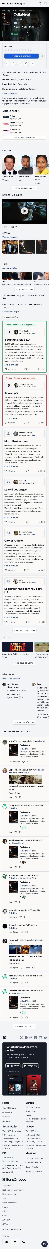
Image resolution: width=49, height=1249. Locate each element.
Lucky (28, 1115)
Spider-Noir (30, 1111)
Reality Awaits (31, 1167)
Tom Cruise (7, 176)
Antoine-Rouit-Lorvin (19, 840)
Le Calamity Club (33, 1135)
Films (15, 11)
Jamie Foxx (23, 176)
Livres (29, 1126)
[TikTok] (35, 1038)
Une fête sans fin (10, 1161)
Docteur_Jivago (25, 532)
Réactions (8, 674)
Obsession (7, 1112)
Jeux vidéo (9, 1126)
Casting (7, 150)
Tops (5, 263)
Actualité (6, 1121)
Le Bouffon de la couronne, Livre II (33, 1140)
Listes (6, 637)
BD (4, 1153)
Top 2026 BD (8, 1158)
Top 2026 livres (32, 1131)
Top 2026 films (9, 1108)
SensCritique (6, 11)
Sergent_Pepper (26, 384)
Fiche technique (9, 93)
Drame (21, 79)
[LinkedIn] (40, 1038)
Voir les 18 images (10, 237)
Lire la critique (11, 365)
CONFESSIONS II (33, 1162)
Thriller (21, 11)
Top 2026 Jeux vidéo (12, 1131)
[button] (45, 3)
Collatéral (29, 11)
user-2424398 (15, 976)
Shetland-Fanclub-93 (19, 991)
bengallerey (14, 910)
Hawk (11, 940)
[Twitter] (21, 1038)
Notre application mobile (13, 1190)
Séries (29, 1102)
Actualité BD (8, 1172)
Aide (4, 1198)
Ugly (21, 580)
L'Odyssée (7, 1116)
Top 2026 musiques (34, 1158)
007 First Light (8, 1135)
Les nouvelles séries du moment (36, 1120)
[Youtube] (45, 1038)
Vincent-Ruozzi (25, 433)
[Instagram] (30, 1038)
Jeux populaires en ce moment (12, 1146)
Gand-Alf (22, 481)
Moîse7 (12, 741)
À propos (6, 1185)
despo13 (12, 925)
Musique (31, 1153)
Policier (29, 79)
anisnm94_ (14, 875)
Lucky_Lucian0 (16, 805)
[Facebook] (26, 1038)
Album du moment (33, 1171)
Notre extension (9, 1194)
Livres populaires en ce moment (36, 1146)
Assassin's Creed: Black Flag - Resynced (12, 1140)
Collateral (23, 89)
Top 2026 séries (32, 1107)
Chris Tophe (24, 331)
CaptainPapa (15, 770)
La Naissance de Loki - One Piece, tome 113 (12, 1166)
